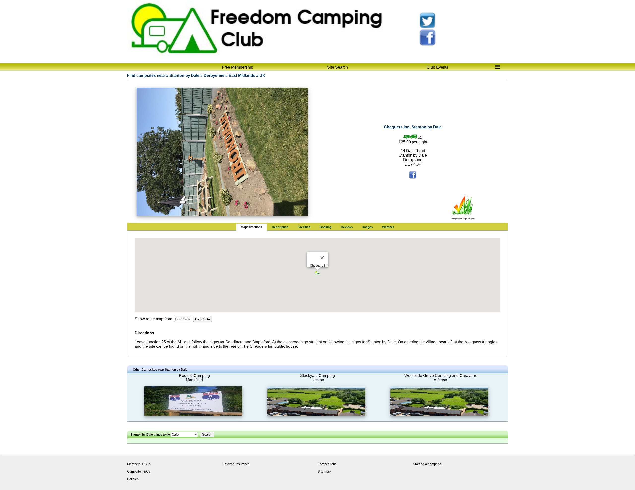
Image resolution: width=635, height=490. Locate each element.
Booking (325, 227)
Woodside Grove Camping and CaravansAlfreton (440, 378)
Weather (388, 227)
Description (280, 227)
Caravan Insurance (236, 464)
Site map (324, 471)
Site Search (337, 67)
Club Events (437, 67)
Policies (133, 479)
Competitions (327, 464)
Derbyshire (214, 75)
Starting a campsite (427, 464)
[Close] (322, 258)
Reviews (347, 227)
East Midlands (242, 75)
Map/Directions (251, 227)
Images (367, 227)
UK (262, 75)
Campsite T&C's (139, 471)
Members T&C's (138, 464)
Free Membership (237, 67)
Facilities (304, 227)
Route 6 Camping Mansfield (194, 378)
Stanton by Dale (184, 75)
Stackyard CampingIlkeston (317, 378)
